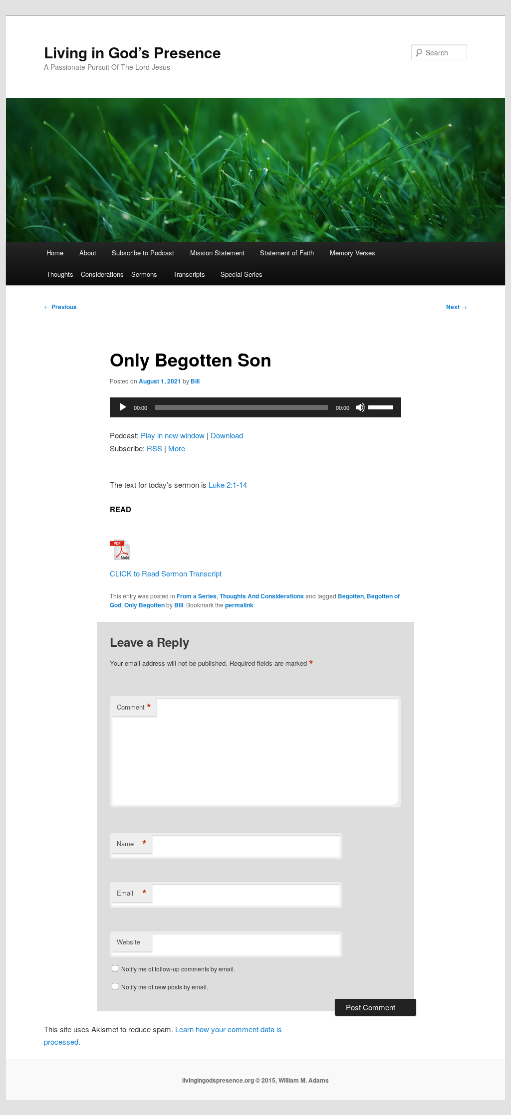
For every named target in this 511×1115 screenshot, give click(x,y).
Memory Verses (352, 252)
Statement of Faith (287, 252)
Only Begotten (144, 604)
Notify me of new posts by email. (164, 986)
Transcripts (189, 274)
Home (54, 252)
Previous (60, 306)
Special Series (241, 274)
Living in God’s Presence (132, 52)
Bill (195, 380)
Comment (134, 707)
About (87, 252)
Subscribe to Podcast (143, 252)
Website (128, 941)
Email (132, 893)
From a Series (197, 595)
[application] (255, 407)
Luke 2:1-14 (228, 484)
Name (132, 844)
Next (456, 306)
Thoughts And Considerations (262, 595)
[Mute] (360, 407)
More (176, 448)
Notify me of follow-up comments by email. (178, 968)
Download (227, 435)
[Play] (123, 407)
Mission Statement (217, 252)
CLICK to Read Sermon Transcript (166, 573)
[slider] (382, 406)
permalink (239, 604)
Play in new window (173, 435)
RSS (154, 448)
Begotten (351, 595)
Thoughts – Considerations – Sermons (101, 274)
